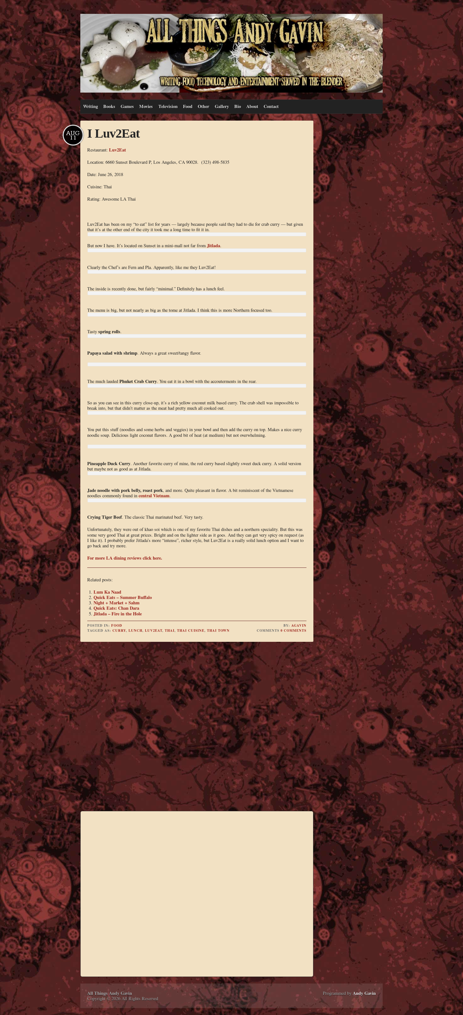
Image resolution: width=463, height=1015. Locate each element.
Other (203, 106)
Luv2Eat (117, 149)
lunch (135, 630)
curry (119, 630)
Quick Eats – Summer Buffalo (123, 597)
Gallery (222, 106)
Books (109, 106)
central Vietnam (154, 495)
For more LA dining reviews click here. (124, 558)
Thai (169, 630)
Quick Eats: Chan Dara (116, 608)
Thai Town (218, 630)
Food (187, 106)
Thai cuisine (190, 630)
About (252, 106)
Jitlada (213, 245)
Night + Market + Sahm (117, 602)
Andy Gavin (364, 993)
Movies (146, 106)
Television (168, 106)
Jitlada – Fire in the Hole (118, 613)
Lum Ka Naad (107, 592)
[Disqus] (196, 727)
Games (127, 106)
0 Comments (293, 630)
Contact (271, 106)
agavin (298, 625)
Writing (90, 106)
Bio (237, 106)
